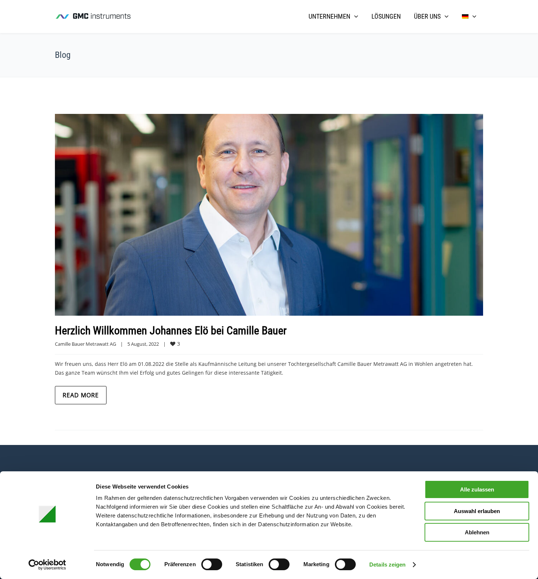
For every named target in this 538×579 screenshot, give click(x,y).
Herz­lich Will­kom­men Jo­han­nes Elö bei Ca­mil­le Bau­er (171, 330)
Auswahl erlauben (477, 511)
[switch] (211, 564)
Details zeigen (387, 564)
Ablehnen (477, 532)
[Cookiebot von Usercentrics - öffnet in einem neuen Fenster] (47, 564)
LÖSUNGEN (386, 16)
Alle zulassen (477, 489)
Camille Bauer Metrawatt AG (85, 344)
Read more (81, 395)
